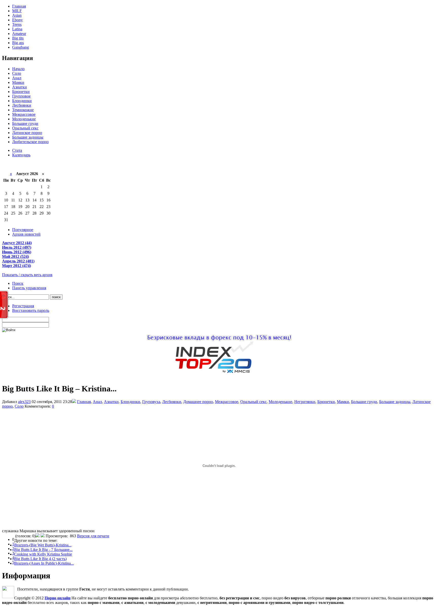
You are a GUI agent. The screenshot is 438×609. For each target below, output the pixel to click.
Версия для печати (93, 536)
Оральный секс (25, 128)
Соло (16, 73)
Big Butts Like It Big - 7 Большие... (43, 549)
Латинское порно (27, 132)
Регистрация (23, 306)
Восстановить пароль (30, 310)
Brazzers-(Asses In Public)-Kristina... (44, 563)
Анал (16, 78)
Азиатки (19, 87)
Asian (17, 15)
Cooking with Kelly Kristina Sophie (43, 554)
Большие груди (25, 123)
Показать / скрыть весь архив (27, 275)
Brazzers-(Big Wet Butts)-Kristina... (42, 545)
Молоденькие (24, 119)
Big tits (18, 38)
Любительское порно (30, 142)
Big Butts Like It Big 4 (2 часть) (40, 559)
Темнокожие (23, 110)
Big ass (18, 43)
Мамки (18, 82)
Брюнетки (21, 91)
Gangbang (20, 47)
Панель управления (29, 288)
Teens (17, 24)
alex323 (24, 401)
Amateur (19, 33)
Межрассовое (23, 114)
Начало (18, 69)
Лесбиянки (21, 105)
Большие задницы (27, 137)
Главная (19, 6)
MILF (17, 11)
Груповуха (151, 401)
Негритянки (304, 401)
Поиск (17, 283)
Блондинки (22, 101)
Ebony (17, 20)
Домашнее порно (198, 401)
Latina (17, 29)
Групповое (21, 96)
